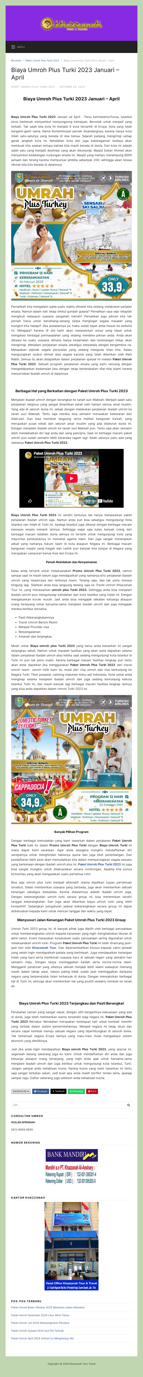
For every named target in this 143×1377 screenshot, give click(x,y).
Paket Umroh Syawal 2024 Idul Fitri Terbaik (37, 1330)
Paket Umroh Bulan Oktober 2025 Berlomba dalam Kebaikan (48, 1307)
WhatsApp (77, 1091)
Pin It (93, 1091)
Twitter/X (60, 1091)
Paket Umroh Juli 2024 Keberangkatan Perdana (40, 1322)
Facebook (41, 1091)
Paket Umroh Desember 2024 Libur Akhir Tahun (40, 1315)
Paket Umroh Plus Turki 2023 (42, 60)
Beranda (16, 60)
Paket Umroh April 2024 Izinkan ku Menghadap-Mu (42, 1338)
